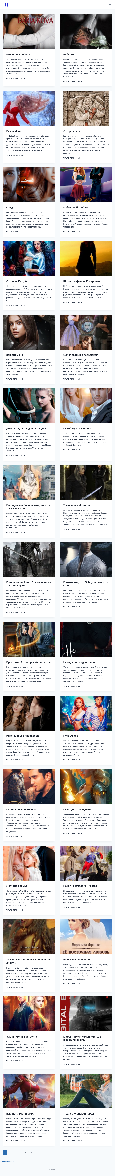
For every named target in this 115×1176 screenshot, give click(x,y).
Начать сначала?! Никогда (80, 885)
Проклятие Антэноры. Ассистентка (28, 662)
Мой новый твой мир (76, 207)
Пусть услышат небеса (21, 809)
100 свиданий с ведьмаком (80, 354)
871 (25, 1152)
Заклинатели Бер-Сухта (21, 1036)
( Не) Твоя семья (16, 885)
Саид (9, 207)
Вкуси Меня (13, 131)
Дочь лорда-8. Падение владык (26, 428)
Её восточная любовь (77, 959)
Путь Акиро (70, 735)
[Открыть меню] (110, 4)
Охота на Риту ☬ (16, 281)
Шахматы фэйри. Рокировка (81, 281)
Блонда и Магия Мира (20, 1113)
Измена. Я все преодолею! (23, 735)
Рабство (68, 54)
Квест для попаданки (77, 809)
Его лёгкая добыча (18, 54)
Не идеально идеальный (79, 662)
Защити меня (14, 354)
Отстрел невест (73, 131)
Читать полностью (15, 78)
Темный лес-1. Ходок (76, 505)
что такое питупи (7, 1161)
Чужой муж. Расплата (77, 428)
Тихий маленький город (78, 1113)
